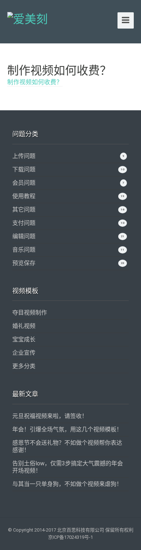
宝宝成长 (23, 339)
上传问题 (23, 156)
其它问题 (23, 209)
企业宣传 (23, 352)
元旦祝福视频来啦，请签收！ (49, 416)
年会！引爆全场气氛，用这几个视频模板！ (67, 429)
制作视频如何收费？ (35, 82)
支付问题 (23, 222)
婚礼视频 (23, 326)
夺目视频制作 (29, 312)
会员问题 (23, 182)
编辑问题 (23, 236)
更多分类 (23, 366)
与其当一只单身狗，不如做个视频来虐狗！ (67, 484)
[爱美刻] (27, 18)
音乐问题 (23, 249)
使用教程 (23, 196)
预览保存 (23, 263)
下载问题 (23, 169)
